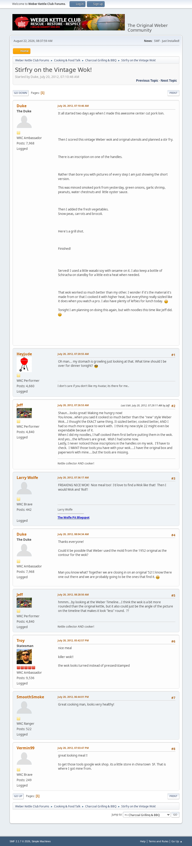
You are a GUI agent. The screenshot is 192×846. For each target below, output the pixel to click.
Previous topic (147, 80)
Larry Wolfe (27, 477)
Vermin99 (25, 747)
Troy (21, 640)
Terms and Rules (158, 841)
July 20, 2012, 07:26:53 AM (73, 405)
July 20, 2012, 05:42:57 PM (73, 640)
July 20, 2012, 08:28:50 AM (73, 594)
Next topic (169, 80)
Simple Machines (41, 841)
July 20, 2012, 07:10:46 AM (73, 105)
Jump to (117, 814)
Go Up (18, 796)
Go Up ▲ (176, 841)
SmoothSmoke (30, 696)
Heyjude (24, 354)
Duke (21, 105)
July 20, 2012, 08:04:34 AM (73, 534)
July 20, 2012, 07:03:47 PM (73, 748)
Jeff (20, 405)
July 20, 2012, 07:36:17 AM (73, 477)
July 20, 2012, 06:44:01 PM (73, 697)
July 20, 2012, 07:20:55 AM (73, 354)
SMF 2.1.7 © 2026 (20, 841)
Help (143, 841)
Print (173, 93)
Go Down (20, 93)
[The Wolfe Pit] (18, 515)
